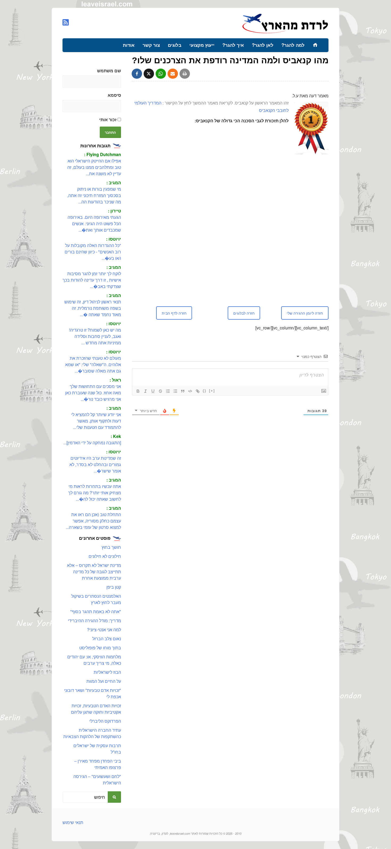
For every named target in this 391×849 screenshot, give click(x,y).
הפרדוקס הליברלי (105, 721)
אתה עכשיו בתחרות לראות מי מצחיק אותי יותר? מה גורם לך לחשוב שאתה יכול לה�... (94, 492)
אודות (129, 45)
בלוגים (174, 45)
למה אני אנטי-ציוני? (104, 629)
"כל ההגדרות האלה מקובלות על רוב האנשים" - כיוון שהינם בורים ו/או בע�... (93, 251)
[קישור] (197, 391)
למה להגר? (293, 45)
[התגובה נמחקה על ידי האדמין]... (92, 443)
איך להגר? (233, 45)
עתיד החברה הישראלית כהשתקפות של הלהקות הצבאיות (92, 733)
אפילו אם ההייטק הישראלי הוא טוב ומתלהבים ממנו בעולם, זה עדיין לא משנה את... (94, 167)
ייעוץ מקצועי (201, 45)
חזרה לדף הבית (174, 313)
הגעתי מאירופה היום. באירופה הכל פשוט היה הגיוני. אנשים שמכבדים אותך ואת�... (94, 223)
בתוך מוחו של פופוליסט (100, 648)
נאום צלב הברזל (106, 638)
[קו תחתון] (153, 391)
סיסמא (114, 95)
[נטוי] (145, 391)
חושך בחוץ (111, 547)
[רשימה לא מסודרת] (175, 391)
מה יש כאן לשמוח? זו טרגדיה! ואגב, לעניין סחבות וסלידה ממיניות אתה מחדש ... (95, 336)
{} (204, 391)
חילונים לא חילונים (105, 556)
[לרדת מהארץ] (285, 32)
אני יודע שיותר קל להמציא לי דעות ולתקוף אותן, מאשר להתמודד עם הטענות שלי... (96, 420)
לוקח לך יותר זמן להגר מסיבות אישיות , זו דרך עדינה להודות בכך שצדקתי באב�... (92, 279)
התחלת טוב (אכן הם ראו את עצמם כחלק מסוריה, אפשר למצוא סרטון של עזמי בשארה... (93, 520)
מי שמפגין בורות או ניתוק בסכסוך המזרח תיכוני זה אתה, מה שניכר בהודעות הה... (94, 195)
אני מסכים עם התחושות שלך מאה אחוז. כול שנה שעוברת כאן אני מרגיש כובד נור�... (93, 392)
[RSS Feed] (66, 22)
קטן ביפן (113, 587)
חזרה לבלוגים (244, 313)
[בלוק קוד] (190, 391)
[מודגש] (138, 391)
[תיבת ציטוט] (182, 391)
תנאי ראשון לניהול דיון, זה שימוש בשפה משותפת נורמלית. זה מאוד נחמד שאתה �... (92, 308)
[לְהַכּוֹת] (160, 391)
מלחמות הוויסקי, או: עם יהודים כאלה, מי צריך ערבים (94, 660)
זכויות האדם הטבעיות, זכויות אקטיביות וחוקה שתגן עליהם (96, 708)
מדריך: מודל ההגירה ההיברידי (94, 620)
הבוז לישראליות (107, 672)
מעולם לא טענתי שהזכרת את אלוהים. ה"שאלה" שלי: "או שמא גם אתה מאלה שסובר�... (93, 364)
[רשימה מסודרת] (168, 391)
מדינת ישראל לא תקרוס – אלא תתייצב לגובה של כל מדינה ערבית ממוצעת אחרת (94, 571)
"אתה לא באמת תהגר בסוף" (95, 611)
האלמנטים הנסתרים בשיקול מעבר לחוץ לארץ (96, 599)
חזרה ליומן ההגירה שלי (305, 313)
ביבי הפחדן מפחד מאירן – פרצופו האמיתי (97, 764)
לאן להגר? (262, 45)
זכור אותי (108, 119)
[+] (212, 391)
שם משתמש (109, 71)
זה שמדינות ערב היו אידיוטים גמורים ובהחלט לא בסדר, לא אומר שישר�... (95, 464)
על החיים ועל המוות (103, 681)
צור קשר (151, 45)
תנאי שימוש (73, 822)
